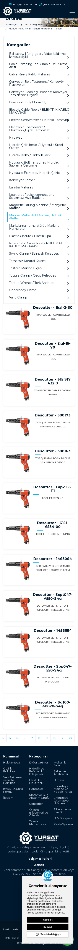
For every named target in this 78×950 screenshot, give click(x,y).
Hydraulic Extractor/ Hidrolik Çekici (34, 173)
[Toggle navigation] (39, 11)
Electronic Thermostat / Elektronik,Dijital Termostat (29, 128)
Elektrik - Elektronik (36, 781)
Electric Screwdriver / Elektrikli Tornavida (39, 120)
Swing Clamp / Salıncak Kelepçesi (34, 253)
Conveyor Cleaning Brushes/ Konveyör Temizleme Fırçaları (38, 93)
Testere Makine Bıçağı (25, 268)
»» (70, 738)
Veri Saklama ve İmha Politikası (12, 780)
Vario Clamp (18, 297)
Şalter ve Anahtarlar (61, 773)
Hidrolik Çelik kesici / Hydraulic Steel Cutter (36, 146)
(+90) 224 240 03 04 (56, 4)
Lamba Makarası (21, 187)
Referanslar (12, 937)
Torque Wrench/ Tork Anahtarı (31, 283)
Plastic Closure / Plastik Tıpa (30, 236)
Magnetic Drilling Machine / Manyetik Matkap (37, 206)
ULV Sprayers (63, 818)
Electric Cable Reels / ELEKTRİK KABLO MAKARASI (39, 111)
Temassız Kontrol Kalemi (27, 261)
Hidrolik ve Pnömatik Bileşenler (36, 771)
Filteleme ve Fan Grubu (62, 811)
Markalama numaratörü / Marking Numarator (34, 227)
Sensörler (36, 803)
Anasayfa (12, 24)
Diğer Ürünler (38, 762)
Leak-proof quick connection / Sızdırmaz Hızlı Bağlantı (31, 196)
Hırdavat (54, 24)
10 (55, 738)
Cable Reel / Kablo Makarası (29, 74)
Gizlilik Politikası (9, 770)
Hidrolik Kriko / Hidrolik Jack (29, 155)
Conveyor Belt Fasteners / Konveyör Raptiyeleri (36, 83)
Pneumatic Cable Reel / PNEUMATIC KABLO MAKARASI (37, 244)
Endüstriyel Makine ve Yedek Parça (63, 789)
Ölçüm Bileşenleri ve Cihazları (38, 812)
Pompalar (36, 789)
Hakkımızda (11, 762)
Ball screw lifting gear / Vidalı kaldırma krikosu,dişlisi (37, 55)
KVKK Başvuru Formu (13, 790)
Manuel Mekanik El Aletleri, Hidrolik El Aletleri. (35, 28)
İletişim (8, 797)
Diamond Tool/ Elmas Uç (27, 102)
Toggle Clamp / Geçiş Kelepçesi (33, 275)
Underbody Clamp (23, 290)
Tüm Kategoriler (33, 24)
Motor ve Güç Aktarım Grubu (39, 796)
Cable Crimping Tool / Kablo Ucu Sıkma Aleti (38, 65)
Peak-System (63, 824)
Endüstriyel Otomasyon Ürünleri (62, 800)
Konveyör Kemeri (22, 180)
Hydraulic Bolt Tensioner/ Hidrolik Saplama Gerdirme (33, 164)
